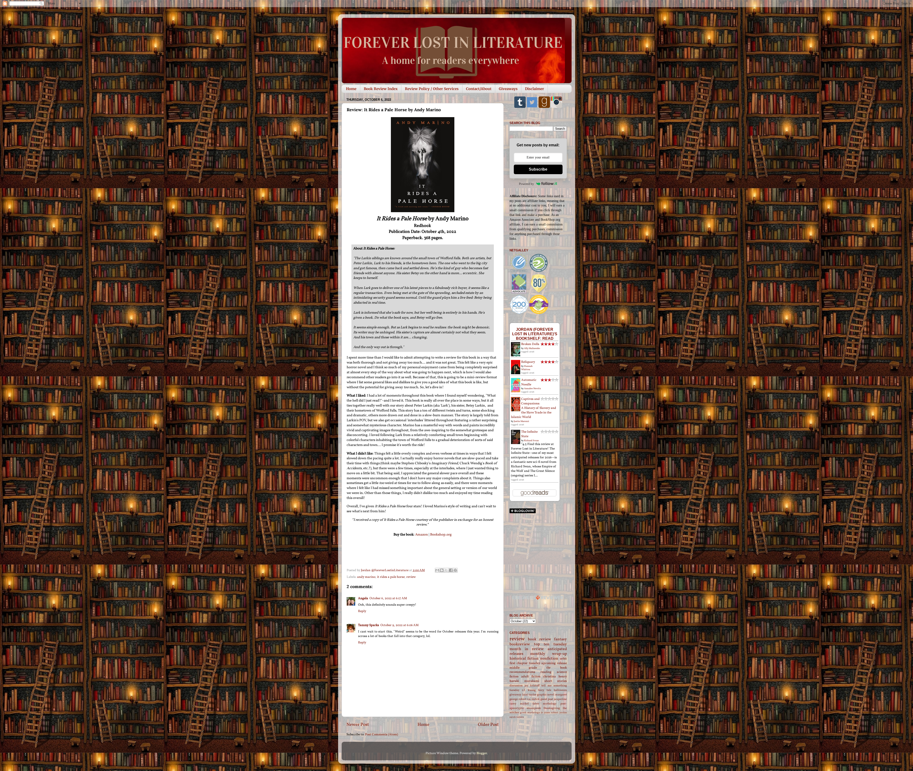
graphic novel (545, 695)
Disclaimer (534, 88)
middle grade (523, 668)
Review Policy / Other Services (432, 88)
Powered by (526, 184)
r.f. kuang (529, 690)
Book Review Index (381, 88)
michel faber (529, 704)
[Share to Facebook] (450, 570)
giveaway (515, 695)
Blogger (481, 753)
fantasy (560, 639)
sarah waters (517, 717)
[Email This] (437, 570)
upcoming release (554, 663)
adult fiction (530, 676)
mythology (550, 704)
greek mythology (530, 712)
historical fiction (524, 658)
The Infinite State (529, 434)
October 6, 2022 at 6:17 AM (388, 598)
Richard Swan (531, 440)
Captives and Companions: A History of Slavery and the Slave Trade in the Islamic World (533, 408)
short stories (555, 681)
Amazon (421, 534)
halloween (560, 690)
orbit (563, 658)
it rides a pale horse (391, 577)
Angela (363, 598)
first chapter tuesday (525, 663)
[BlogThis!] (441, 570)
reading (545, 672)
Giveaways (508, 88)
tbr (548, 668)
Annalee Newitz (532, 388)
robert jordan (559, 712)
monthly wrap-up (548, 653)
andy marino (366, 577)
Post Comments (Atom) (381, 734)
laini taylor (529, 695)
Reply (362, 611)
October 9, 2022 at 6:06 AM (399, 625)
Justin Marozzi (521, 421)
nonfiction (549, 658)
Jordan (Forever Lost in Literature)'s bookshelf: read (534, 333)
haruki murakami (524, 681)
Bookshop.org (441, 534)
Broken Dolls (530, 344)
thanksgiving (552, 708)
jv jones (545, 712)
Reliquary (528, 362)
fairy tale (544, 690)
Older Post (488, 725)
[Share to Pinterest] (455, 570)
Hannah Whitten (527, 367)
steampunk (534, 708)
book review (539, 639)
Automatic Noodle (528, 382)
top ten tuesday (550, 644)
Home (351, 88)
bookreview (520, 644)
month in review (527, 649)
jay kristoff (531, 686)
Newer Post (357, 725)
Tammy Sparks (368, 625)
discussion (516, 686)
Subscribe (538, 169)
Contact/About (478, 88)
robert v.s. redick (529, 699)
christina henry (555, 676)
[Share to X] (446, 570)
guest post (546, 699)
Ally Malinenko (532, 348)
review (411, 577)
